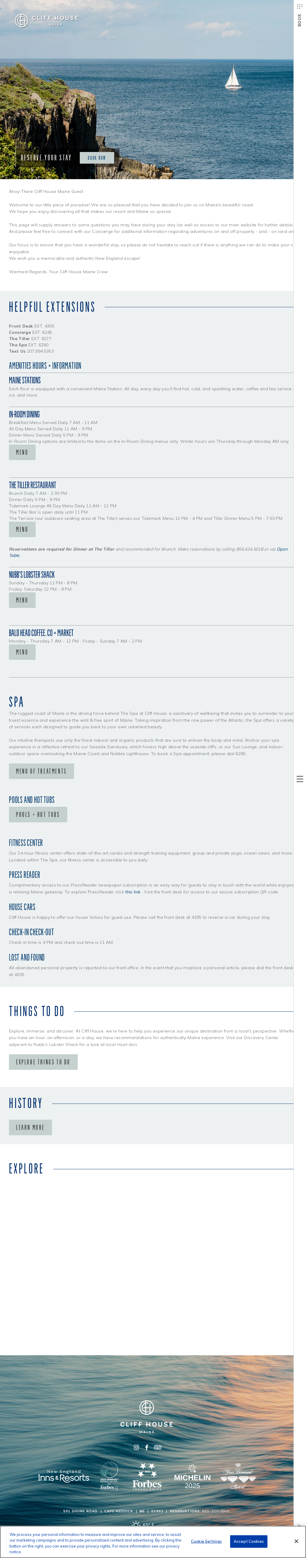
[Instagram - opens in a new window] (136, 1447)
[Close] (296, 1541)
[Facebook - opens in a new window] (147, 1447)
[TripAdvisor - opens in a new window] (157, 1447)
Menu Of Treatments (41, 771)
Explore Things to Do (43, 1062)
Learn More (30, 1127)
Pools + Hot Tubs (38, 814)
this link (132, 892)
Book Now (97, 158)
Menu (22, 452)
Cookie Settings (206, 1541)
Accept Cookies (249, 1541)
